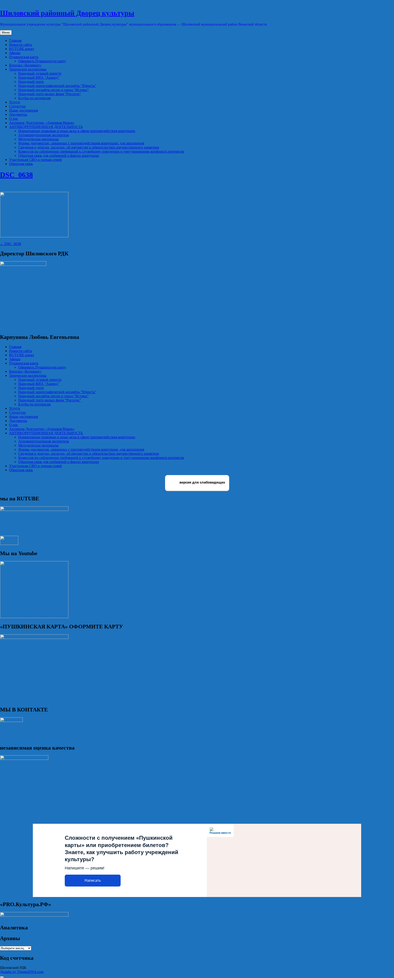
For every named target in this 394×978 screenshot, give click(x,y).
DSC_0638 (16, 175)
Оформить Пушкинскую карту (42, 61)
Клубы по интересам (34, 98)
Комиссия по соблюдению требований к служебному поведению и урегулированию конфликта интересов (101, 151)
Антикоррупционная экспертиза (43, 135)
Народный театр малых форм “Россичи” (49, 94)
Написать (93, 880)
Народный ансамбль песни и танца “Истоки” (53, 90)
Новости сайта (20, 45)
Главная (15, 40)
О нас (13, 118)
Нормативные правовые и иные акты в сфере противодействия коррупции (76, 131)
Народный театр (31, 82)
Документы (18, 114)
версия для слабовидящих (202, 482)
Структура (17, 106)
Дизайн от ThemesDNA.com (22, 972)
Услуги (14, 102)
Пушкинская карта (23, 57)
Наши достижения (23, 110)
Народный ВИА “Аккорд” (38, 77)
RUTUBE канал (21, 49)
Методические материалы (38, 139)
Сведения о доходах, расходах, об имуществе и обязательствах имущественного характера (88, 147)
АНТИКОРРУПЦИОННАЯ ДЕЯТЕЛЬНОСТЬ (46, 127)
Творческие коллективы (28, 69)
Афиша (14, 53)
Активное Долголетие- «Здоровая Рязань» (42, 123)
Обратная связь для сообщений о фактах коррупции (58, 155)
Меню (6, 32)
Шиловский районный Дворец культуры (67, 13)
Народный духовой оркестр (39, 73)
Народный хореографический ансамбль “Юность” (57, 86)
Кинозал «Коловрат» (25, 65)
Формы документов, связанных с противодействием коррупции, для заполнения (81, 143)
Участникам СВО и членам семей (35, 160)
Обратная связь (21, 164)
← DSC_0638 (10, 244)
